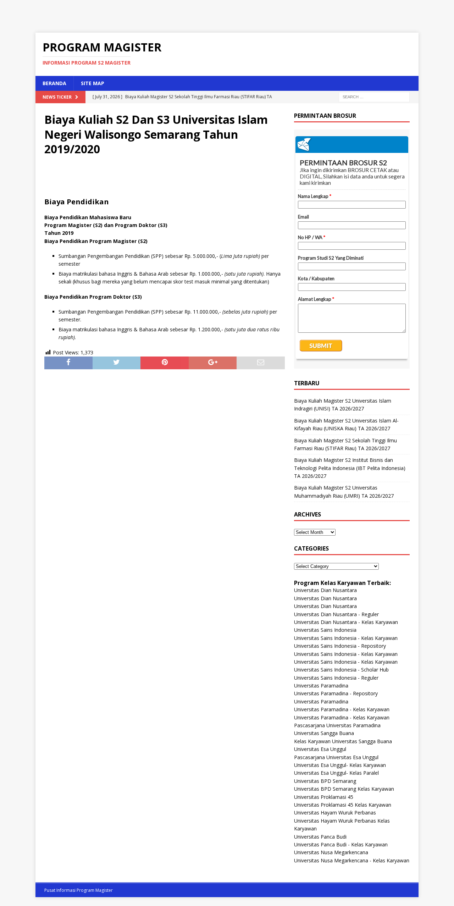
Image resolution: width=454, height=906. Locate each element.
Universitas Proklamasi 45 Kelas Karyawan (342, 804)
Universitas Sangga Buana (324, 733)
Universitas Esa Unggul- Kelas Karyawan (340, 765)
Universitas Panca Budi (320, 836)
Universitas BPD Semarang (325, 781)
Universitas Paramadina (321, 685)
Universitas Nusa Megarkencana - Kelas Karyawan (351, 860)
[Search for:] (374, 96)
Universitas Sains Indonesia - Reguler (336, 677)
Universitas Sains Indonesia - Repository (340, 645)
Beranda (54, 83)
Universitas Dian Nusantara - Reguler (336, 614)
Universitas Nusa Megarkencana (331, 852)
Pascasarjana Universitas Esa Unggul (336, 757)
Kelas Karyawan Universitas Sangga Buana (343, 741)
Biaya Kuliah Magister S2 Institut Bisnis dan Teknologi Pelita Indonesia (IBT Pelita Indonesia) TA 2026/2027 (349, 468)
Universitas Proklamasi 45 (323, 797)
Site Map (92, 83)
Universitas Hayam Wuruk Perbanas (335, 812)
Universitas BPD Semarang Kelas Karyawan (344, 788)
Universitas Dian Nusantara (325, 590)
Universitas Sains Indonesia (325, 629)
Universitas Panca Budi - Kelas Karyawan (341, 844)
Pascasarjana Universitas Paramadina (337, 725)
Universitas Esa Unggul (320, 749)
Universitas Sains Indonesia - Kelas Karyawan (346, 638)
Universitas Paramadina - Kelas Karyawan (341, 709)
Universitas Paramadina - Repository (336, 693)
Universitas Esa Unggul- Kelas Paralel (336, 772)
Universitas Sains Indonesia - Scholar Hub (341, 669)
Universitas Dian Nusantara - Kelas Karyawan (346, 622)
